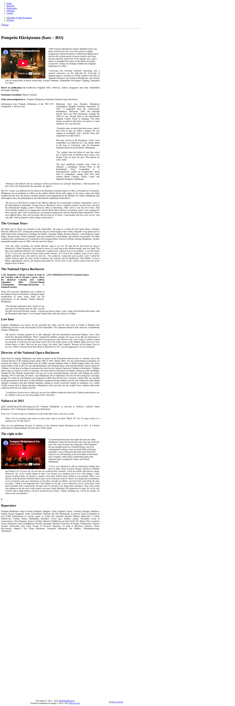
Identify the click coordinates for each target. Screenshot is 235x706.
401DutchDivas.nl (67, 701)
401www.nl (74, 703)
